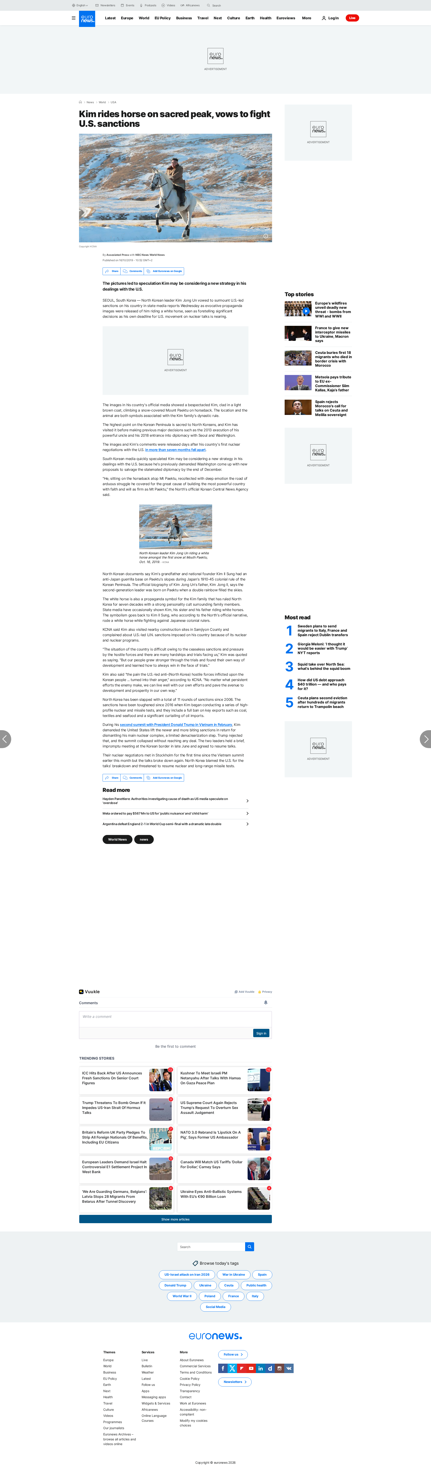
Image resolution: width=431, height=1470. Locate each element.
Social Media (215, 1307)
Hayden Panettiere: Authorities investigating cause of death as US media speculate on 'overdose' (165, 801)
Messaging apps (154, 1397)
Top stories (299, 294)
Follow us (148, 1385)
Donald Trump (175, 1285)
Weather (148, 1372)
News (90, 102)
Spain (262, 1275)
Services (148, 1352)
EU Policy (163, 18)
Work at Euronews (193, 1403)
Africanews (150, 1409)
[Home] (80, 102)
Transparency (190, 1391)
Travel (202, 18)
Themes (109, 1352)
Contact (185, 1397)
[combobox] (231, 5)
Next (218, 18)
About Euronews (192, 1360)
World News (117, 839)
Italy (255, 1296)
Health (265, 18)
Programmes (112, 1422)
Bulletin (147, 1366)
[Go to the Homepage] (87, 19)
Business (184, 18)
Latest (110, 18)
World (144, 18)
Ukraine (205, 1285)
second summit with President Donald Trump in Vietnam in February (176, 724)
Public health (256, 1285)
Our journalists (113, 1428)
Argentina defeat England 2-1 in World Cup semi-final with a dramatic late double (162, 824)
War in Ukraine (233, 1275)
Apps (145, 1391)
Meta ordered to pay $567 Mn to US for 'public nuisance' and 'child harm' (155, 813)
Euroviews (286, 18)
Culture (233, 18)
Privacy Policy (190, 1385)
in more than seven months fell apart (175, 449)
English (81, 5)
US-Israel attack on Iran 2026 (187, 1275)
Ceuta (228, 1285)
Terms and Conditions (196, 1372)
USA (113, 102)
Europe (127, 18)
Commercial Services (195, 1366)
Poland (210, 1296)
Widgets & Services (156, 1403)
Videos (108, 1416)
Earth (250, 18)
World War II (182, 1296)
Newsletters (233, 1382)
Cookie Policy (190, 1378)
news (144, 839)
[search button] (208, 5)
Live (352, 18)
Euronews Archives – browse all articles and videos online (119, 1439)
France (233, 1296)
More (184, 1352)
